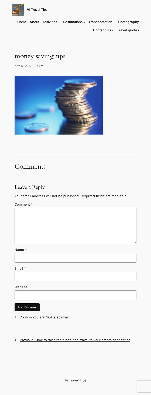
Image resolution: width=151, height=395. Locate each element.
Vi (42, 65)
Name (21, 250)
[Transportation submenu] (114, 22)
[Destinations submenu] (85, 22)
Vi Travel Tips (37, 10)
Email (20, 268)
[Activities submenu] (59, 22)
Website (21, 287)
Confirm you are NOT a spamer (43, 317)
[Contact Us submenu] (113, 30)
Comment (24, 204)
